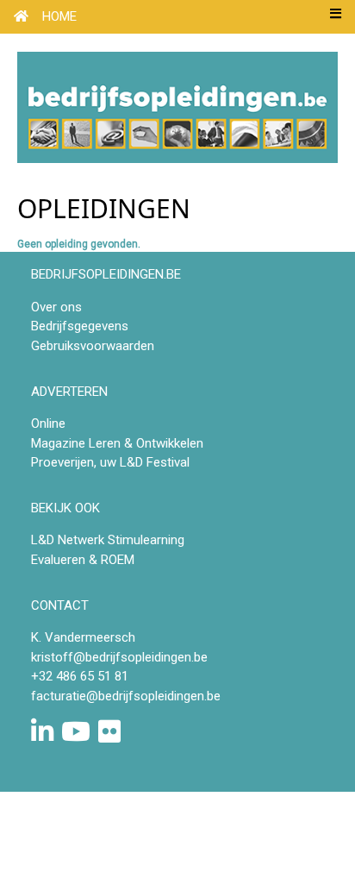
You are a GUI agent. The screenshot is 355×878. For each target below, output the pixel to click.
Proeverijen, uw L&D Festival (110, 462)
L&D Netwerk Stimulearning (107, 540)
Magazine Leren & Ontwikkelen (117, 443)
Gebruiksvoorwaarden (92, 346)
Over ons (56, 307)
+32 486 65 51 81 (79, 676)
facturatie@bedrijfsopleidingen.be (126, 696)
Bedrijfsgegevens (79, 326)
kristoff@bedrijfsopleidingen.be (119, 657)
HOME (59, 16)
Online (48, 423)
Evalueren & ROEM (82, 560)
